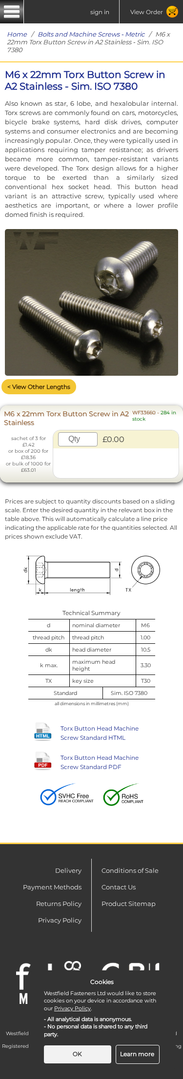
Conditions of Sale (130, 870)
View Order (146, 12)
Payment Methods (52, 887)
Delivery (68, 870)
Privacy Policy (59, 920)
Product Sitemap (129, 903)
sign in (99, 12)
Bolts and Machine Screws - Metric (91, 34)
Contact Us (119, 887)
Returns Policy (58, 903)
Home (17, 34)
